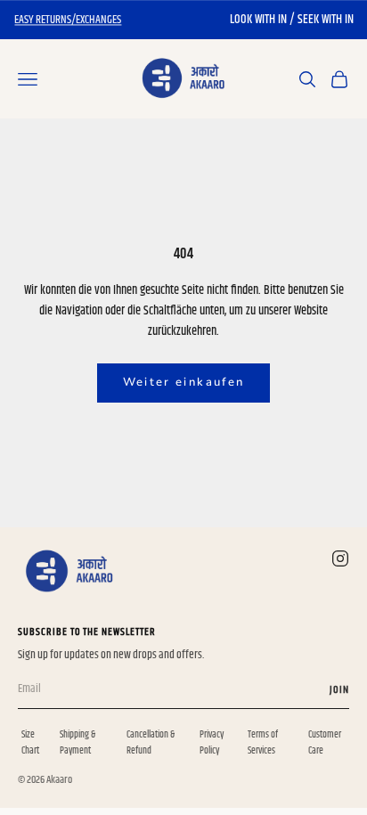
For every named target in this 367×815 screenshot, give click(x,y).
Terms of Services (263, 742)
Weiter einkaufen (183, 382)
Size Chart (30, 742)
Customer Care (324, 742)
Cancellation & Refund (150, 742)
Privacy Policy (212, 742)
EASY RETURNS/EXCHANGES (67, 20)
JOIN (339, 689)
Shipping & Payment (77, 742)
